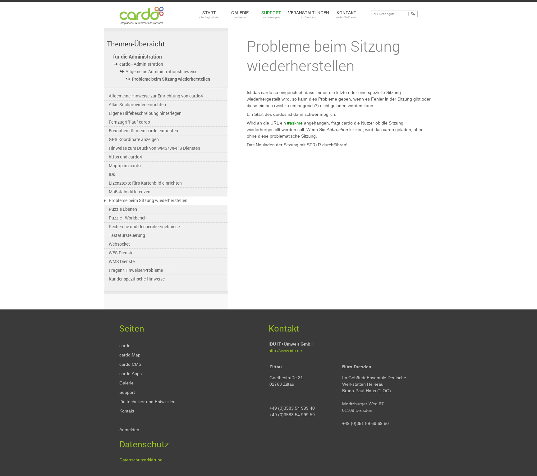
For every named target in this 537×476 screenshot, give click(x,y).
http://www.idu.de (285, 350)
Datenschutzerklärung (141, 459)
